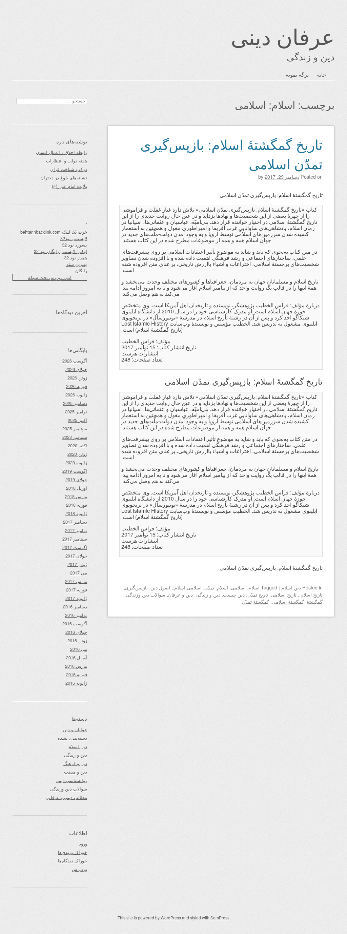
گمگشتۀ (315, 601)
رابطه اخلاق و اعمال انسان (61, 152)
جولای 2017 (76, 555)
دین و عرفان (180, 594)
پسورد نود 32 (74, 244)
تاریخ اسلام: (311, 594)
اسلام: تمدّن (216, 587)
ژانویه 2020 (76, 462)
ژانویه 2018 (76, 513)
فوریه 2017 (76, 589)
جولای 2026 (76, 369)
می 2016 (78, 649)
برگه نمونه (297, 74)
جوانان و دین (75, 729)
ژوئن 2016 (77, 640)
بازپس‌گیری (136, 587)
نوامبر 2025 (76, 411)
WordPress (171, 917)
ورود (83, 843)
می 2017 (78, 572)
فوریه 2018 (76, 505)
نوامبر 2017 (76, 530)
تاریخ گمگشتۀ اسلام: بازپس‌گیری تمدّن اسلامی (231, 153)
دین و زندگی (208, 594)
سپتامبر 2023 (74, 437)
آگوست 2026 (74, 360)
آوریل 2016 (76, 657)
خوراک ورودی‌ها (72, 852)
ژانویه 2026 (76, 394)
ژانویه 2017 (76, 598)
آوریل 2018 (76, 488)
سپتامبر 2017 (74, 539)
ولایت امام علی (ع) (69, 186)
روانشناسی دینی (71, 780)
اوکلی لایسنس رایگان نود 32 (60, 251)
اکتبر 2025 (77, 420)
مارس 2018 (76, 496)
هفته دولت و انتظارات (66, 160)
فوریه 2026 (76, 386)
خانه (321, 74)
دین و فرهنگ (75, 763)
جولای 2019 (76, 479)
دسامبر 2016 (75, 606)
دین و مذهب (75, 771)
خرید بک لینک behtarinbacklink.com (53, 232)
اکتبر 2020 (77, 445)
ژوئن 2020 (77, 454)
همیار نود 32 (75, 257)
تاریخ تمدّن (257, 594)
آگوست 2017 (74, 547)
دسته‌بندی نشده (72, 738)
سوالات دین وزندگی (145, 594)
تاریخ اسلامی (284, 594)
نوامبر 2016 (76, 615)
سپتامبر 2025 (74, 428)
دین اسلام (291, 587)
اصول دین (160, 587)
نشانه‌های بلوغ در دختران (63, 177)
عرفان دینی (282, 35)
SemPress (219, 917)
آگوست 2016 (74, 623)
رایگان (81, 270)
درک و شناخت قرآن (68, 169)
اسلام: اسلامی (245, 587)
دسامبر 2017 (75, 522)
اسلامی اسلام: (187, 587)
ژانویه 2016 (76, 683)
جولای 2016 (76, 632)
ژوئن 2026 (77, 377)
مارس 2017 (76, 581)
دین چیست (234, 594)
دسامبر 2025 (75, 403)
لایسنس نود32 (73, 238)
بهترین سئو (76, 264)
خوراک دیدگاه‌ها (72, 860)
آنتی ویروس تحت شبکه (50, 277)
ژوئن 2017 (77, 564)
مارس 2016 (76, 666)
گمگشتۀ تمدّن (255, 601)
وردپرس (79, 869)
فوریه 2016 (76, 674)
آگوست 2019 (74, 471)
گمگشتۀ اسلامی (288, 601)
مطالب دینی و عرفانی (66, 797)
